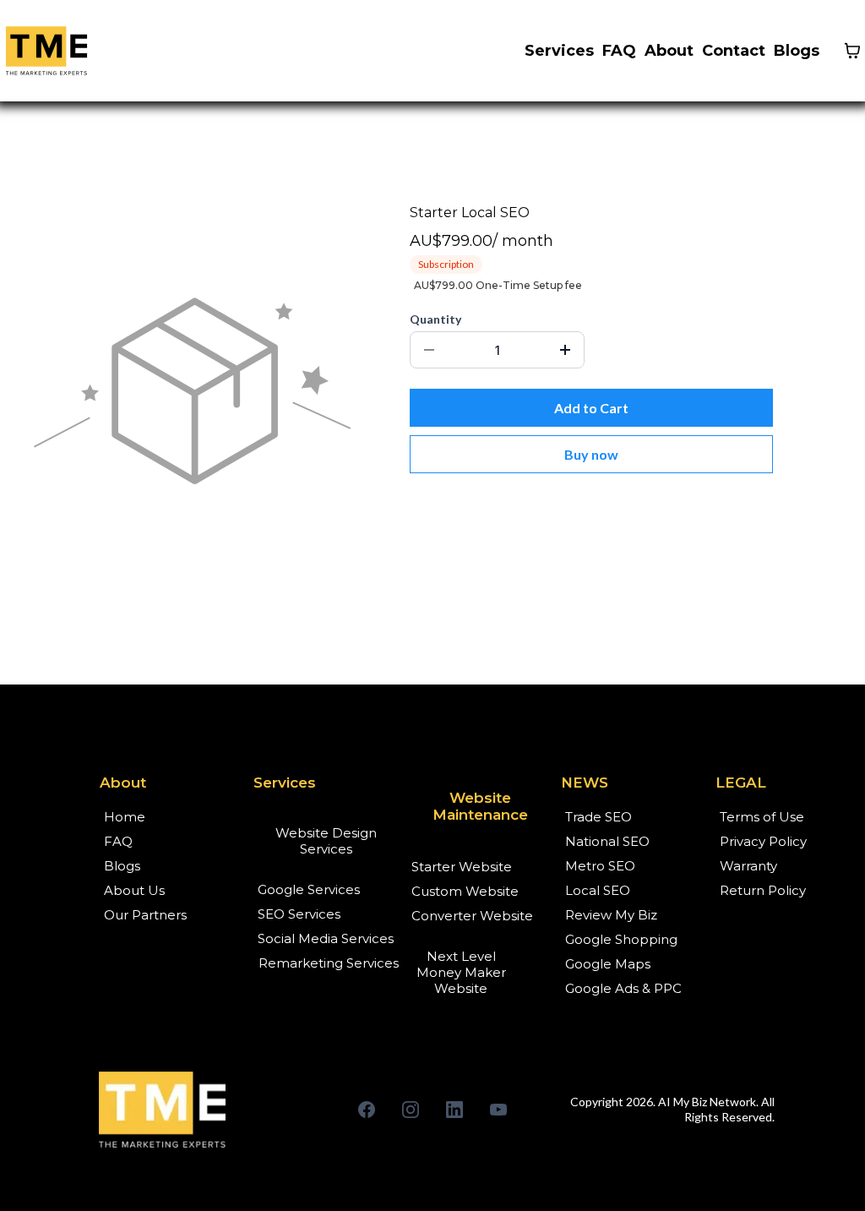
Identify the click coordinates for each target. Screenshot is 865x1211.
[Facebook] (367, 1110)
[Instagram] (410, 1110)
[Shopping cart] (852, 50)
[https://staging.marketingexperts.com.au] (201, 1110)
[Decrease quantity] (429, 350)
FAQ (619, 50)
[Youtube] (498, 1110)
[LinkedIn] (454, 1110)
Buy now (591, 454)
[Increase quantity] (565, 350)
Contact (733, 50)
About (669, 50)
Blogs (796, 50)
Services (559, 50)
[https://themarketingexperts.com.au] (46, 50)
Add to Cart (591, 408)
